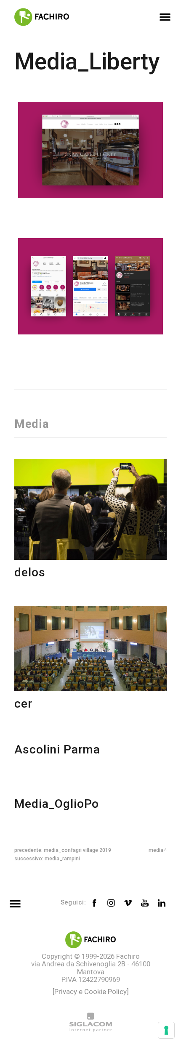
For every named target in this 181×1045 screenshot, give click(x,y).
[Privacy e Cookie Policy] (91, 991)
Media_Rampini (62, 859)
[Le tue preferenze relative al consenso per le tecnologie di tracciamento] (166, 1030)
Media (156, 850)
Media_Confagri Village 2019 (77, 850)
